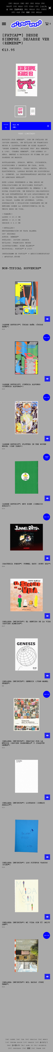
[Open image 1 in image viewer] (26, 80)
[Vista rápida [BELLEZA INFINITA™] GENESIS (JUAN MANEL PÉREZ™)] (47, 675)
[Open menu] (4, 23)
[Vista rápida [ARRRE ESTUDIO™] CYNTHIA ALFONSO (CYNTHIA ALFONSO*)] (47, 379)
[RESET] (27, 24)
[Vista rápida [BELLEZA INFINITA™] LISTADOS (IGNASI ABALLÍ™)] (47, 797)
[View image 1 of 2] (20, 111)
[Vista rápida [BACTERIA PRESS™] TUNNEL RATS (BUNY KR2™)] (47, 558)
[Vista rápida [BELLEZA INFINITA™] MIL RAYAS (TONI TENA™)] (47, 976)
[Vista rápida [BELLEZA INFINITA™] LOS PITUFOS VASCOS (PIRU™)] (47, 857)
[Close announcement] (50, 8)
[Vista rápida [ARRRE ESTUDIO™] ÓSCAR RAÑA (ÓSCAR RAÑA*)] (47, 319)
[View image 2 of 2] (32, 111)
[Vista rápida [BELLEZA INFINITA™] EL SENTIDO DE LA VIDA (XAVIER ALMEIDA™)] (47, 616)
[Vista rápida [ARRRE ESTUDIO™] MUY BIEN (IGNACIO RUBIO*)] (47, 498)
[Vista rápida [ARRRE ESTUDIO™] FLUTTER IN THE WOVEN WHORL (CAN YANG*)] (47, 438)
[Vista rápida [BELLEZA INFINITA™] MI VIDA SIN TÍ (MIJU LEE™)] (47, 917)
